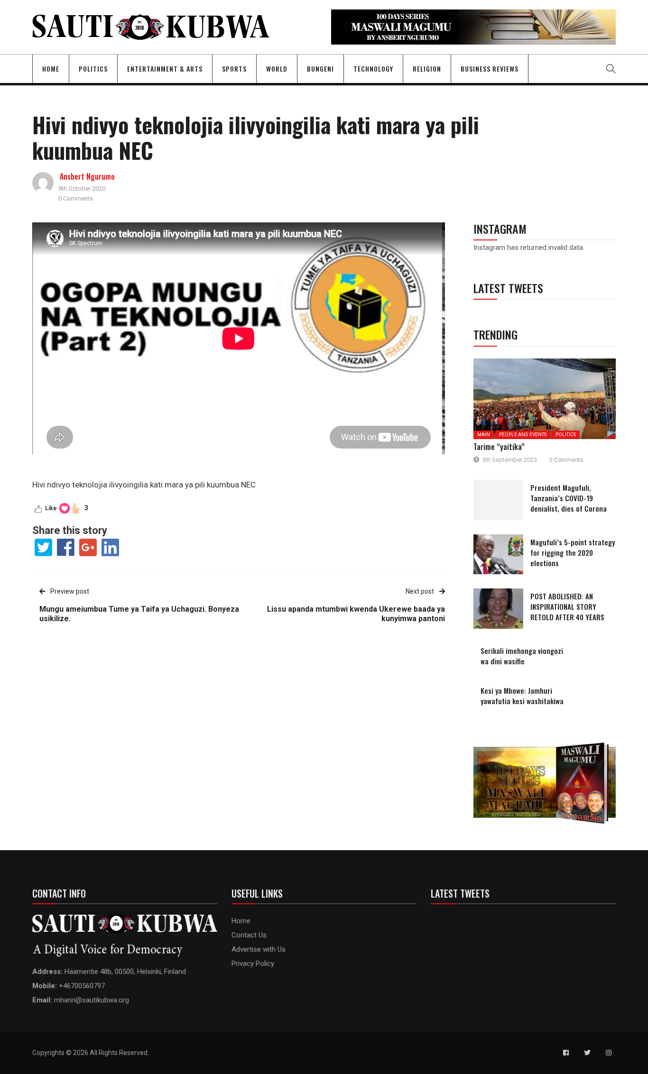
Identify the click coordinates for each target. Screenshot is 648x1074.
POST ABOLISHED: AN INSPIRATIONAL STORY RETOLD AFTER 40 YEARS (567, 606)
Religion (427, 68)
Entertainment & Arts (165, 68)
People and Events (522, 434)
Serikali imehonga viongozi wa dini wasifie (522, 655)
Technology (373, 68)
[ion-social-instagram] (609, 1053)
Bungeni (320, 68)
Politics (93, 68)
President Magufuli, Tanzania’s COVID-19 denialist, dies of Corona (568, 498)
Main (483, 434)
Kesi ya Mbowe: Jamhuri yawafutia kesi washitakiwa (522, 695)
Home (50, 68)
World (276, 68)
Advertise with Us (258, 949)
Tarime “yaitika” (499, 446)
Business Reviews (489, 68)
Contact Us (249, 935)
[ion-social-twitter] (587, 1053)
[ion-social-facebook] (566, 1053)
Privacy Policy (252, 963)
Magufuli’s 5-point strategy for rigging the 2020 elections (572, 552)
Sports (234, 68)
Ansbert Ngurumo (87, 176)
